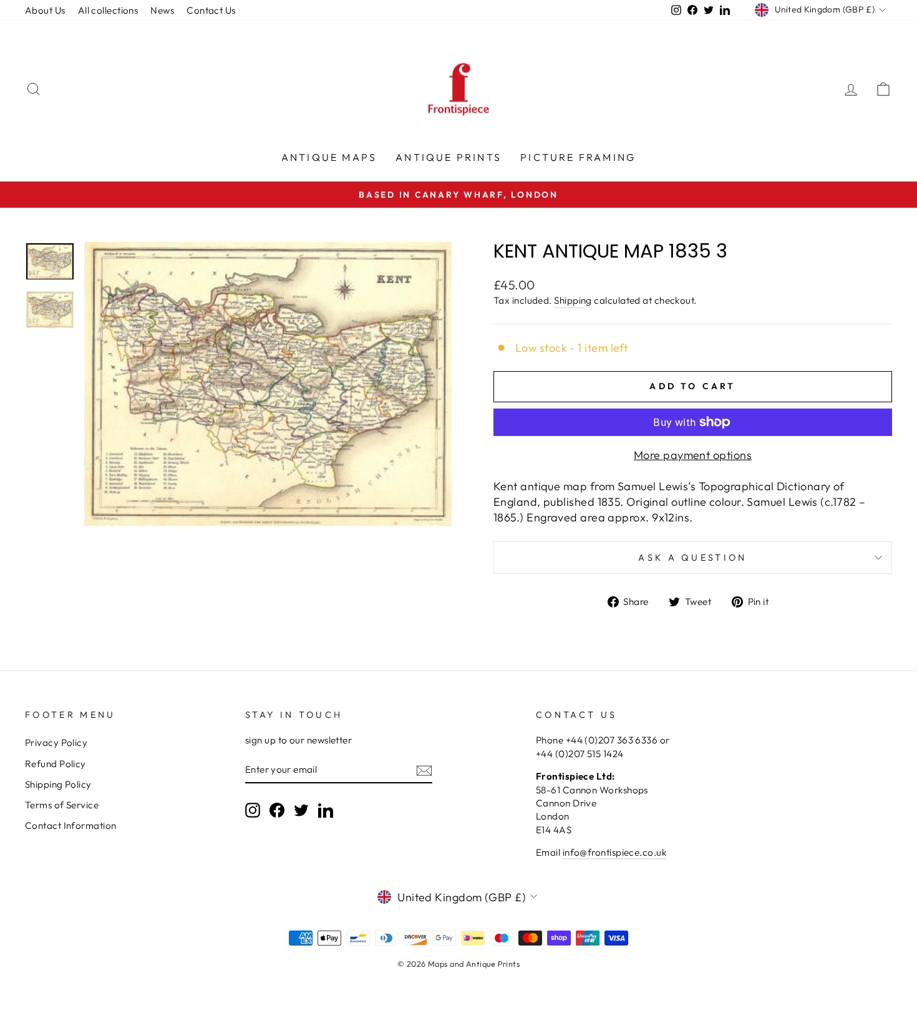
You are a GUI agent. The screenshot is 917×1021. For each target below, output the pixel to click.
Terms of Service (62, 805)
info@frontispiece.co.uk (614, 852)
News (162, 10)
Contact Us (211, 10)
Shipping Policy (58, 784)
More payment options (693, 455)
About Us (45, 10)
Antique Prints (448, 157)
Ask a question (692, 557)
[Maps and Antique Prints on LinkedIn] (325, 809)
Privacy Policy (56, 742)
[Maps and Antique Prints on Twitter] (301, 809)
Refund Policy (55, 764)
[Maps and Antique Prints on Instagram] (252, 809)
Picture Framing (578, 157)
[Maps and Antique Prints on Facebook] (276, 809)
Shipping (573, 300)
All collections (108, 10)
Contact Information (71, 825)
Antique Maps (329, 157)
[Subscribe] (424, 770)
